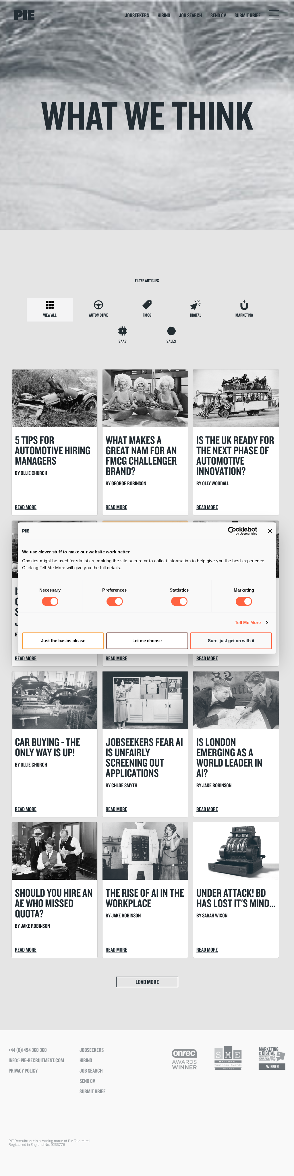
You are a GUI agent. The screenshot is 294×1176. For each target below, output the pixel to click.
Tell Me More (248, 622)
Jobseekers (137, 15)
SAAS (123, 341)
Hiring (164, 15)
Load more (147, 982)
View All (50, 315)
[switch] (115, 601)
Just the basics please (63, 640)
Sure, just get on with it (231, 640)
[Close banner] (270, 531)
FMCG (147, 315)
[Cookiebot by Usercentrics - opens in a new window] (232, 531)
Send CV (218, 15)
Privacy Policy (23, 1070)
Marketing (244, 315)
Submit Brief (247, 15)
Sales (171, 341)
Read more (25, 507)
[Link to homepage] (45, 15)
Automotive (98, 315)
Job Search (190, 15)
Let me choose (147, 640)
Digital (195, 315)
